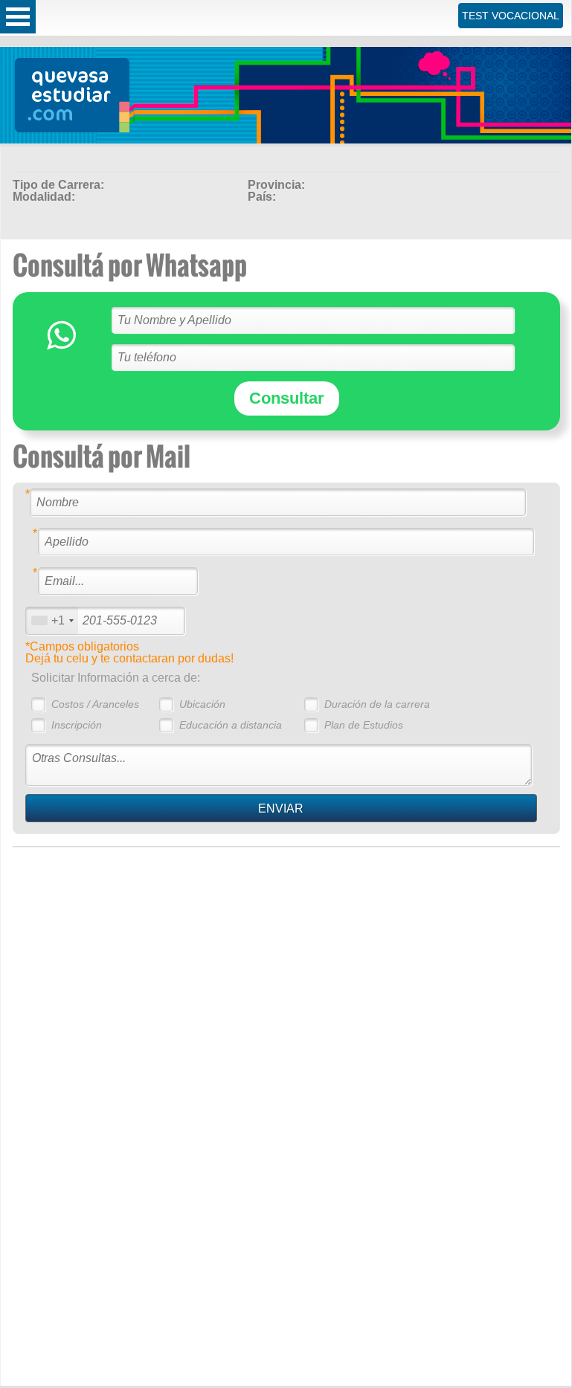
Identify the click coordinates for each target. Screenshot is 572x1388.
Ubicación (202, 704)
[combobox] (52, 620)
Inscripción (76, 725)
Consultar (286, 398)
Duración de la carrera (377, 704)
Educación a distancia (230, 725)
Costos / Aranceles (95, 704)
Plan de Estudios (363, 725)
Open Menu (18, 16)
